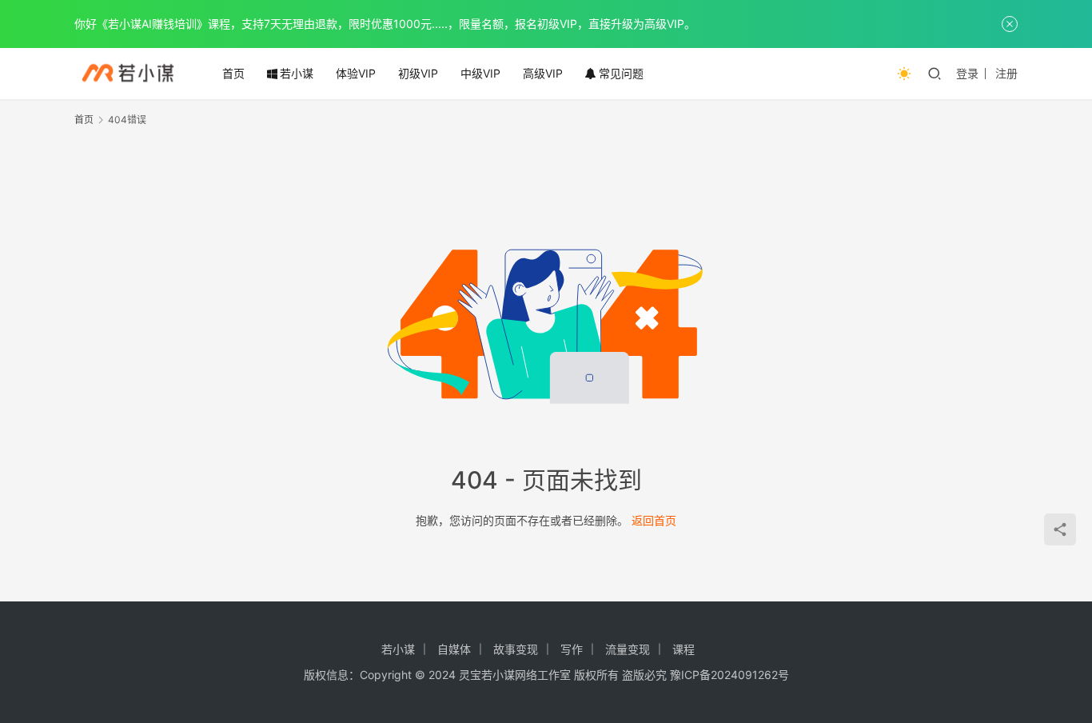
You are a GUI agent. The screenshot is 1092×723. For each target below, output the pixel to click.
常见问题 (621, 73)
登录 (967, 73)
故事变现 (515, 649)
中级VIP (480, 73)
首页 (233, 73)
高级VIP (543, 73)
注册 (1006, 73)
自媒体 (454, 649)
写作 (571, 649)
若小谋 (296, 73)
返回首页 (654, 520)
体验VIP (356, 73)
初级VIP (418, 73)
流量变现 (627, 649)
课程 (683, 649)
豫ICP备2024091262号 (729, 674)
